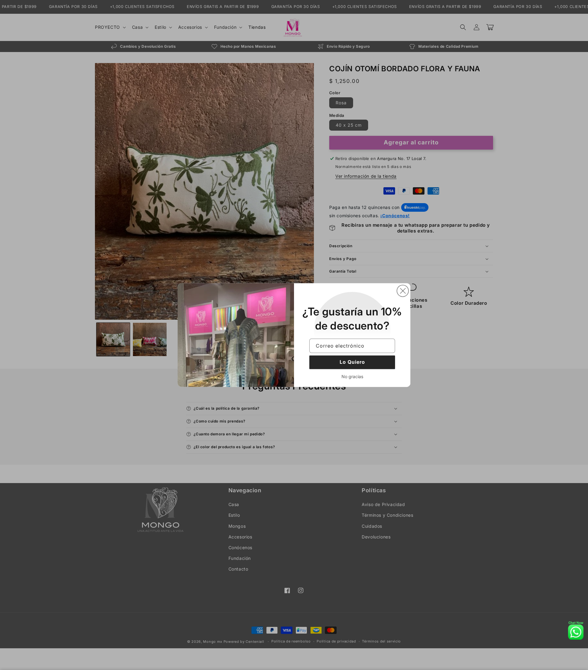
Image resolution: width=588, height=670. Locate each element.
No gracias (352, 376)
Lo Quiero (352, 362)
